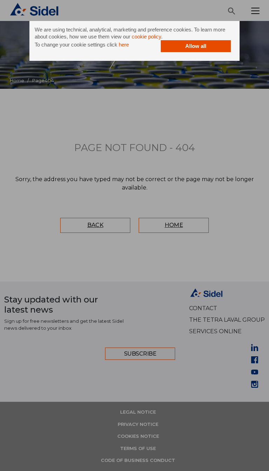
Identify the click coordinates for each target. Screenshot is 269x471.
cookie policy (146, 37)
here (124, 45)
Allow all (195, 46)
